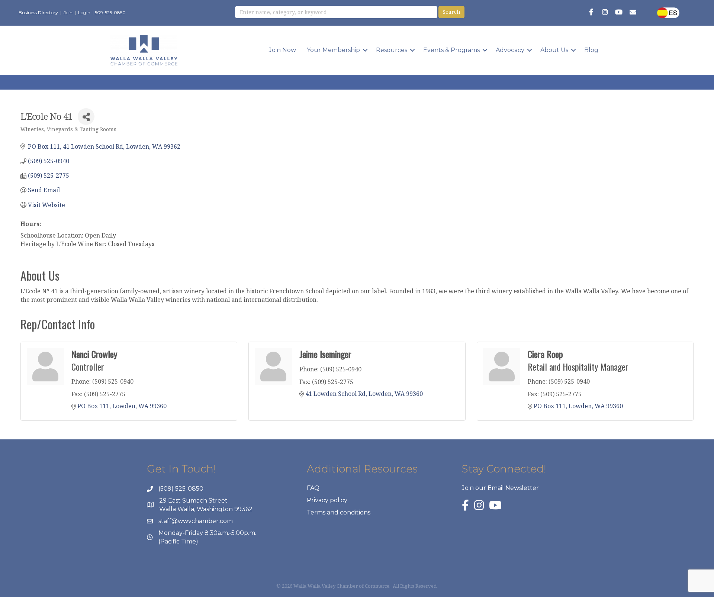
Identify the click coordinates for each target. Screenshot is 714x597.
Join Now (282, 50)
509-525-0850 (110, 12)
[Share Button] (86, 116)
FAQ (313, 487)
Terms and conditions (338, 512)
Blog (591, 50)
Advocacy (510, 50)
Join (68, 12)
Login (84, 12)
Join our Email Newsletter (500, 487)
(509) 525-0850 (180, 488)
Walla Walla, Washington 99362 (206, 509)
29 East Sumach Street (193, 500)
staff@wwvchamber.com (195, 521)
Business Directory (38, 12)
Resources (391, 50)
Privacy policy (327, 500)
